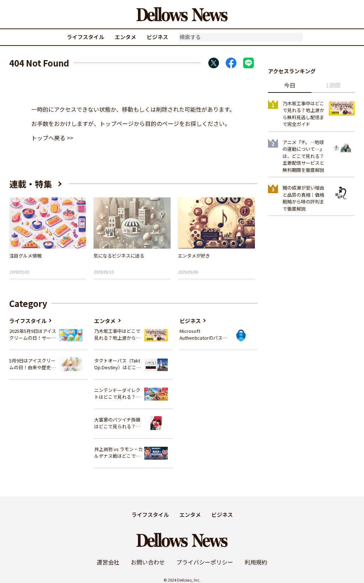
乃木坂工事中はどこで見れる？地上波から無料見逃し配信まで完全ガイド (117, 334)
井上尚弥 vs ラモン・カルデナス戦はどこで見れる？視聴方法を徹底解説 (118, 453)
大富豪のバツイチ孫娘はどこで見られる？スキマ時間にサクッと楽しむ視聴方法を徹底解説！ (117, 423)
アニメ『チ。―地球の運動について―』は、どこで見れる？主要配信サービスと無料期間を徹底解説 (303, 156)
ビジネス (157, 37)
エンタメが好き (194, 255)
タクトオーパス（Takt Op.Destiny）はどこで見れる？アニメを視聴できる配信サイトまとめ (117, 364)
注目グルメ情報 (25, 255)
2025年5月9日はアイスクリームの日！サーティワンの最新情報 (32, 334)
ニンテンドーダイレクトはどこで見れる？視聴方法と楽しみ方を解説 (117, 394)
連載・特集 (30, 183)
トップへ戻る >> (52, 137)
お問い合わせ (148, 562)
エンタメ (125, 37)
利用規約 (256, 562)
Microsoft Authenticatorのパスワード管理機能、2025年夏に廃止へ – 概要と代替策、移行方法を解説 (203, 334)
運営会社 (108, 562)
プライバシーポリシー (204, 562)
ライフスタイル (85, 37)
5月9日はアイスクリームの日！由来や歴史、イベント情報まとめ (32, 364)
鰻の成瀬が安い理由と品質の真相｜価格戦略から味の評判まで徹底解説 (303, 198)
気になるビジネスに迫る (118, 255)
